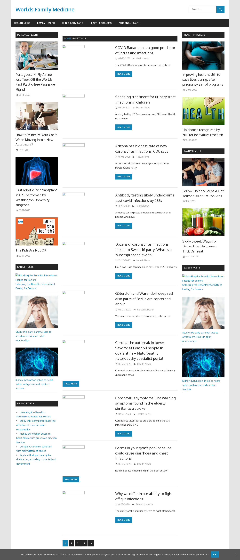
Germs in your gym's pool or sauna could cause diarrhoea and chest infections (143, 453)
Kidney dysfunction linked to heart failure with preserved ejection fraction (34, 384)
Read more (123, 74)
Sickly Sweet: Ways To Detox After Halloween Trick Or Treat (199, 246)
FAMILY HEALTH (192, 151)
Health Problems (101, 23)
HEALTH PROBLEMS (194, 34)
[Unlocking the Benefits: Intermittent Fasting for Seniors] (37, 279)
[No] (236, 554)
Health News (22, 23)
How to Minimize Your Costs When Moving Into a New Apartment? (36, 140)
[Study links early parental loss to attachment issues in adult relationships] (37, 327)
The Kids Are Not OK (31, 250)
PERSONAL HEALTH (27, 34)
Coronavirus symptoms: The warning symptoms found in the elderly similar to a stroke (145, 403)
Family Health (46, 23)
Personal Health (129, 23)
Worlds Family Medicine (45, 9)
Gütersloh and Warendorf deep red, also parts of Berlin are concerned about (144, 298)
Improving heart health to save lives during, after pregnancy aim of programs (202, 79)
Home (67, 38)
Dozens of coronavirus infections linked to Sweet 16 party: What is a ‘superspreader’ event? (143, 249)
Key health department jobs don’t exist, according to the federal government (36, 459)
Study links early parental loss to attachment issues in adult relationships (33, 336)
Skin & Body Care (72, 23)
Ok (214, 554)
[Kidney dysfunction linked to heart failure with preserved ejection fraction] (37, 375)
